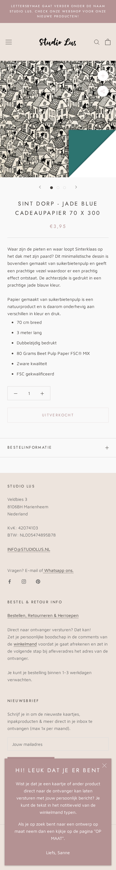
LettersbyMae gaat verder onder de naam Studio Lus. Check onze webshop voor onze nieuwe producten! (58, 11)
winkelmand (25, 643)
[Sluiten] (104, 765)
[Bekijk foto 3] (64, 187)
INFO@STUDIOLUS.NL (28, 549)
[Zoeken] (97, 41)
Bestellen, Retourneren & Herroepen (43, 615)
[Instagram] (24, 580)
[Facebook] (9, 580)
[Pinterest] (38, 580)
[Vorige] (40, 187)
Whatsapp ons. (58, 570)
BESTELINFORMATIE (29, 447)
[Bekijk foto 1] (51, 187)
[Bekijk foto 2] (58, 187)
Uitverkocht (58, 415)
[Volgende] (76, 187)
